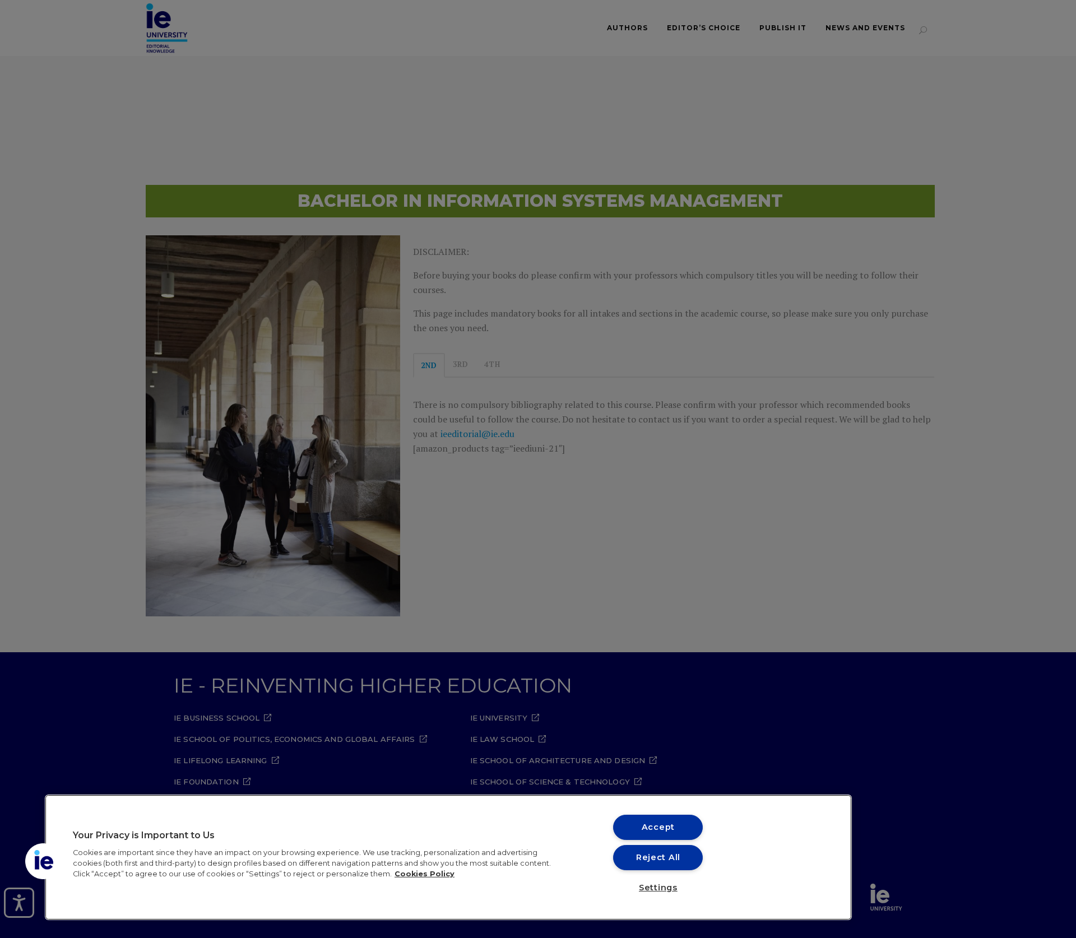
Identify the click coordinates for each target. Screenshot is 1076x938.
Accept (658, 827)
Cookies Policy (424, 874)
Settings (658, 888)
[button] (43, 861)
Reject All (658, 857)
